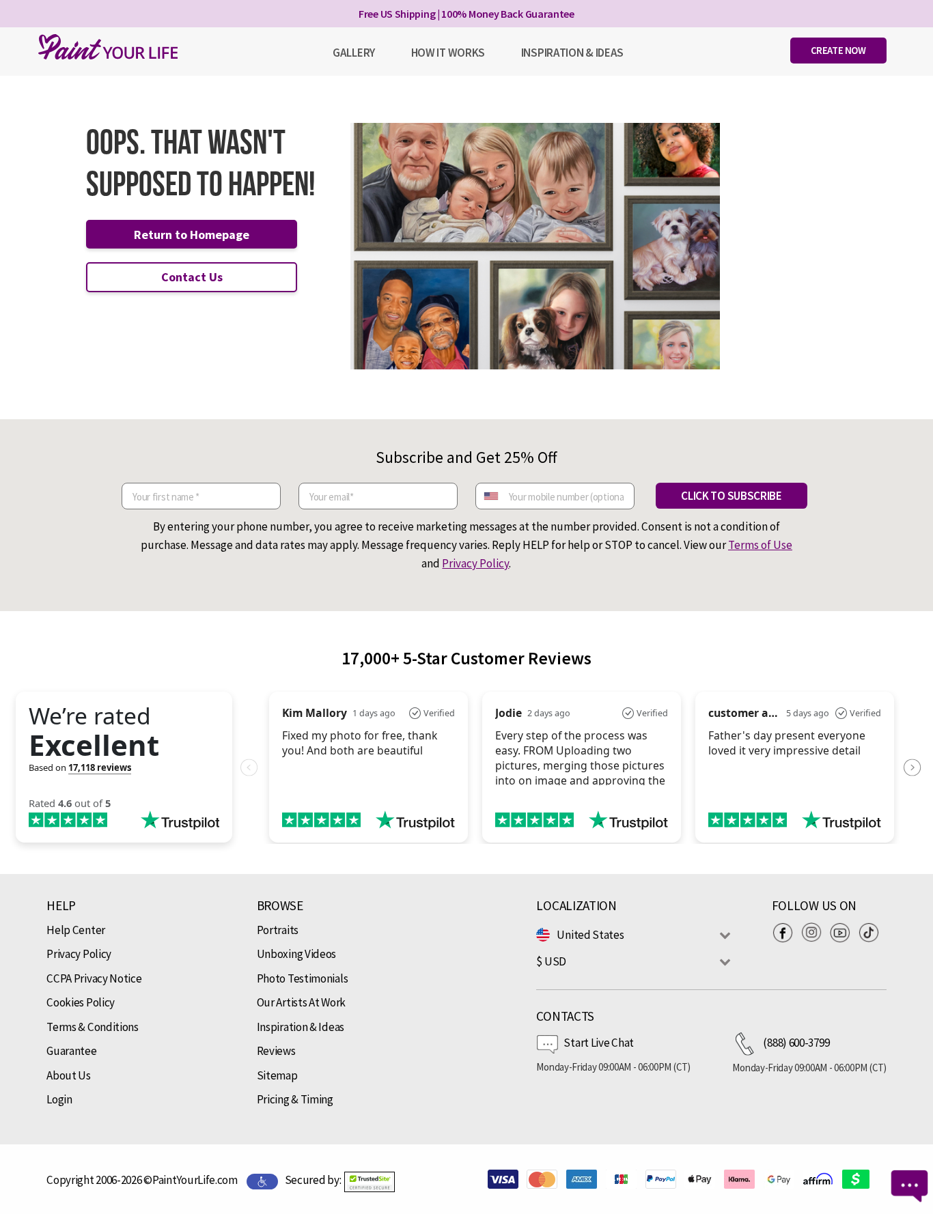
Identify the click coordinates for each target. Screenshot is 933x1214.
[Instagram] (814, 932)
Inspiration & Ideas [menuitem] (572, 52)
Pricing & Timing (295, 1099)
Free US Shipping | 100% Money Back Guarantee (466, 13)
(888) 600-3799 (796, 1042)
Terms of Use (760, 544)
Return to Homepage (191, 234)
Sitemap (277, 1075)
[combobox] (490, 496)
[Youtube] (843, 932)
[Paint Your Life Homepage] (108, 46)
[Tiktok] (872, 932)
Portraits (277, 929)
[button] (369, 1182)
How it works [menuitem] (448, 52)
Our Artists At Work (301, 1002)
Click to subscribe (731, 495)
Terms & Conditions (92, 1026)
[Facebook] (786, 932)
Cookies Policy (80, 1002)
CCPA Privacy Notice (93, 978)
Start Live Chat (598, 1042)
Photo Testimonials (302, 978)
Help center (75, 929)
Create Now (838, 50)
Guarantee (71, 1050)
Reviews (276, 1050)
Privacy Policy (475, 563)
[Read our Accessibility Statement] (262, 1180)
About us (68, 1075)
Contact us (192, 277)
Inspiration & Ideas (300, 1026)
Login (59, 1099)
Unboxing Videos (297, 953)
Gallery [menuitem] (354, 52)
